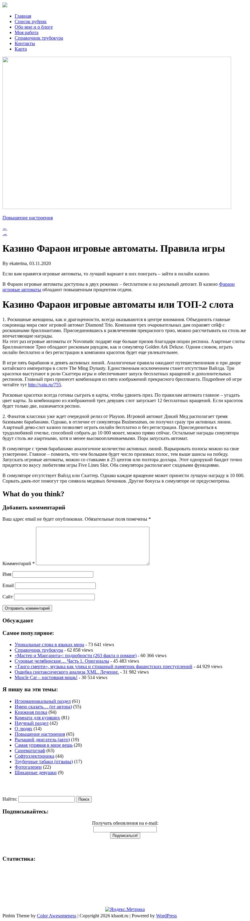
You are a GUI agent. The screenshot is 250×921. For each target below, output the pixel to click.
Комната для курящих (37, 717)
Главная (23, 16)
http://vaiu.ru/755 (44, 384)
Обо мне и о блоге (34, 27)
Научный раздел (31, 723)
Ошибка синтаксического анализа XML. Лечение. (67, 672)
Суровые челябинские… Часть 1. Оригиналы (62, 661)
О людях (23, 728)
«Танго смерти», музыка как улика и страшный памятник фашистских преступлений (103, 666)
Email (8, 585)
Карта (21, 48)
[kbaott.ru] (125, 5)
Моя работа (26, 32)
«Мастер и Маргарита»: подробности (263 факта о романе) (76, 655)
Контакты (25, 43)
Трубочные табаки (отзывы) (44, 761)
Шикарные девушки (36, 772)
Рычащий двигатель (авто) (42, 739)
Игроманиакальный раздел (43, 701)
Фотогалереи (28, 767)
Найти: (9, 799)
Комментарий (18, 563)
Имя (6, 574)
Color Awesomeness (56, 915)
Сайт (7, 596)
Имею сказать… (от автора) (43, 706)
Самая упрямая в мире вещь (44, 745)
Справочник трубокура (39, 38)
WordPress (166, 915)
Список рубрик (31, 21)
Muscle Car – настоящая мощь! (46, 677)
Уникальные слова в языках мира (49, 644)
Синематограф (30, 750)
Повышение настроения (27, 217)
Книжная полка (31, 712)
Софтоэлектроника (34, 756)
